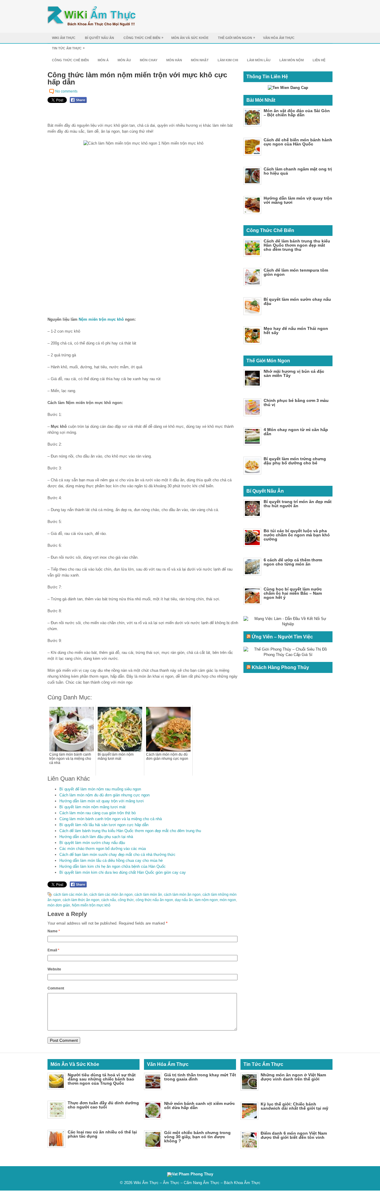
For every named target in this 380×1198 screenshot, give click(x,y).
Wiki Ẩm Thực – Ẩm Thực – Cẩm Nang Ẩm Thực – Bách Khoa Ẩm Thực (197, 1182)
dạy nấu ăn (184, 900)
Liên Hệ (319, 60)
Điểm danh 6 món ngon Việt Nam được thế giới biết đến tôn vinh (294, 1135)
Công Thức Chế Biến (143, 38)
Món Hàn (174, 60)
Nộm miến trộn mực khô (101, 319)
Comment (56, 988)
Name (54, 931)
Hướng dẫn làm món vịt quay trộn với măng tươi (101, 801)
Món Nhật (200, 60)
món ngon (228, 900)
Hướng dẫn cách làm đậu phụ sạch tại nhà (96, 836)
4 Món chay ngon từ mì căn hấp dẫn (296, 431)
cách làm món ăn (148, 894)
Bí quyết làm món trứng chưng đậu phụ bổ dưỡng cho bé (295, 460)
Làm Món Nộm (291, 60)
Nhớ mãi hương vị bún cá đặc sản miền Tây (294, 373)
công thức (126, 900)
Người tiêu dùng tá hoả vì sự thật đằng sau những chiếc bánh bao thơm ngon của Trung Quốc (102, 1079)
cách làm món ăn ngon (182, 894)
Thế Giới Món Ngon (236, 38)
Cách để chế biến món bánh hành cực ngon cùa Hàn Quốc (298, 141)
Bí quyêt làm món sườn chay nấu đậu (92, 842)
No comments (66, 91)
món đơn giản (59, 905)
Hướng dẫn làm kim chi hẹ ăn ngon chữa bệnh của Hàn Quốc (112, 866)
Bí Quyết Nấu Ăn (99, 38)
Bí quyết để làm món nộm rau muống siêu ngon (100, 789)
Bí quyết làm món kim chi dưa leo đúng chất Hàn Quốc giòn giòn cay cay (122, 872)
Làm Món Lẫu (258, 60)
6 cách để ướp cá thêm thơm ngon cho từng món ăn (293, 561)
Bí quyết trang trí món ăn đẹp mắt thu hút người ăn (298, 503)
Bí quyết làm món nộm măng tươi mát (92, 807)
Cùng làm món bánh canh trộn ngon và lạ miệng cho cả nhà (110, 819)
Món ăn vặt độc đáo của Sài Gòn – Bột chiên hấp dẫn (297, 112)
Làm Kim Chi (228, 60)
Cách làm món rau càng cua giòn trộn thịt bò (97, 813)
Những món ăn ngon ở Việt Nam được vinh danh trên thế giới (293, 1076)
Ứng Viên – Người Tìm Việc (282, 636)
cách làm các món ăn (70, 894)
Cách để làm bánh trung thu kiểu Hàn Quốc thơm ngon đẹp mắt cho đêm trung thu (130, 831)
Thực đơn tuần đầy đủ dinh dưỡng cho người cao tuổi (103, 1104)
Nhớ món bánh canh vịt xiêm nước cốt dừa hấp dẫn (199, 1105)
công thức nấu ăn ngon (154, 900)
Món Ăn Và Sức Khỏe (189, 38)
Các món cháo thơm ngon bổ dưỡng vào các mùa (102, 848)
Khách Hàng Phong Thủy (280, 667)
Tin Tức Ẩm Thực (68, 48)
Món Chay (148, 60)
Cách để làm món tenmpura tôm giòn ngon (296, 272)
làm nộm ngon (206, 900)
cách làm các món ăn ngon (111, 894)
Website (54, 969)
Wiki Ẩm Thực (63, 38)
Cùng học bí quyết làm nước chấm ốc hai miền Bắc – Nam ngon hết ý (293, 593)
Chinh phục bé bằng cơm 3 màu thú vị (296, 402)
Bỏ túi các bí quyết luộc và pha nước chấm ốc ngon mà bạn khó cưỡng (297, 534)
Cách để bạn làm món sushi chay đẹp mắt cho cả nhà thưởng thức (117, 854)
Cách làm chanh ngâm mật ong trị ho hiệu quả (298, 171)
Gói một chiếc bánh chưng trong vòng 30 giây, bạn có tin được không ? (197, 1136)
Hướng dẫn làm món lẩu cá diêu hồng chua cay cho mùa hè (111, 860)
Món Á (103, 60)
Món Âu (124, 60)
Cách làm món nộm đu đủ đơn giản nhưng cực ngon (104, 795)
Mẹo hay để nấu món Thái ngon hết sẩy (296, 330)
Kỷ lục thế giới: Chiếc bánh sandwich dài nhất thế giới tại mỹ (294, 1106)
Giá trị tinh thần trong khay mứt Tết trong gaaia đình (200, 1076)
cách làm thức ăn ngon (81, 900)
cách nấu (108, 900)
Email (53, 950)
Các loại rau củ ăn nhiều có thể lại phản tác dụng (102, 1134)
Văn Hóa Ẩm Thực (278, 38)
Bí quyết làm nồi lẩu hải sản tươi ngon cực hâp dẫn (103, 825)
